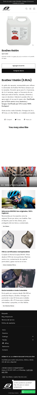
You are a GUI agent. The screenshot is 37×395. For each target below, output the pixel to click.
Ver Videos (6, 226)
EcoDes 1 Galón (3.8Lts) (17, 80)
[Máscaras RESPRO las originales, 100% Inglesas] (18, 199)
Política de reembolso (8, 323)
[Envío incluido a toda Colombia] (18, 278)
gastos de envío (17, 56)
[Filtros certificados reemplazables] (18, 239)
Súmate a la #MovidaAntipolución (18, 356)
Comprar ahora (18, 71)
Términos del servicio (8, 320)
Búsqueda (5, 313)
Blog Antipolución (7, 317)
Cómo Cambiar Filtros (9, 265)
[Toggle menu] (33, 336)
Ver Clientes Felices (8, 306)
